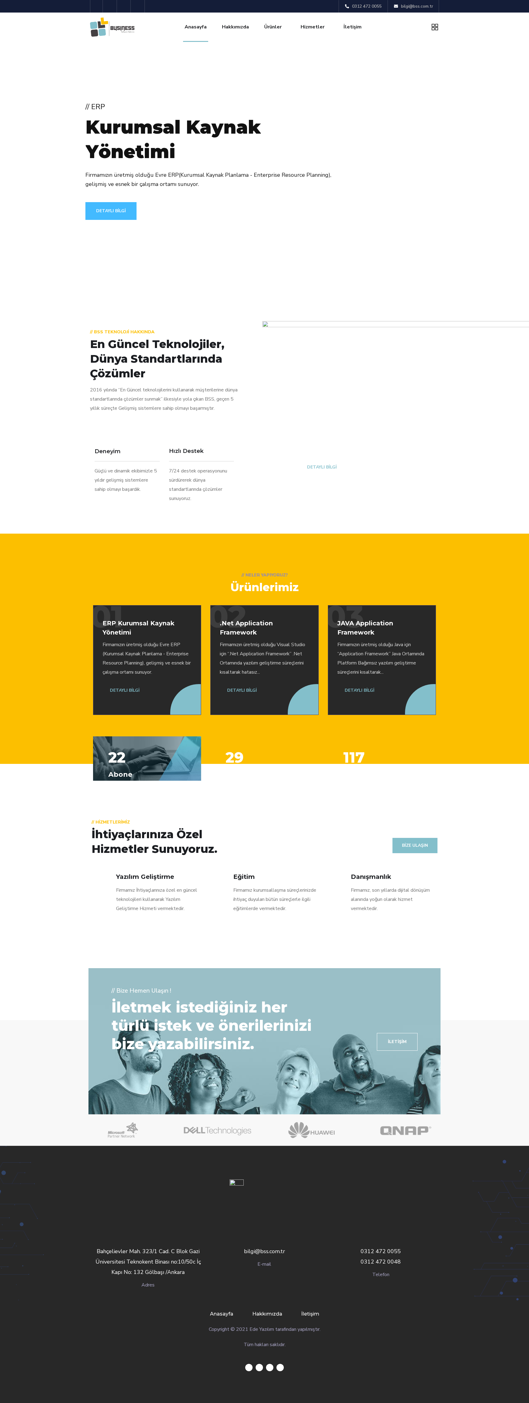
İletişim (352, 27)
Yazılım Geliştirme (145, 876)
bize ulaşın (415, 845)
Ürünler (273, 27)
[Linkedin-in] (124, 6)
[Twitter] (96, 6)
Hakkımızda (235, 27)
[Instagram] (138, 6)
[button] (397, 1042)
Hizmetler (313, 27)
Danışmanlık (371, 876)
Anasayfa (196, 27)
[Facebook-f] (110, 6)
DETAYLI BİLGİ (111, 211)
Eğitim (244, 876)
